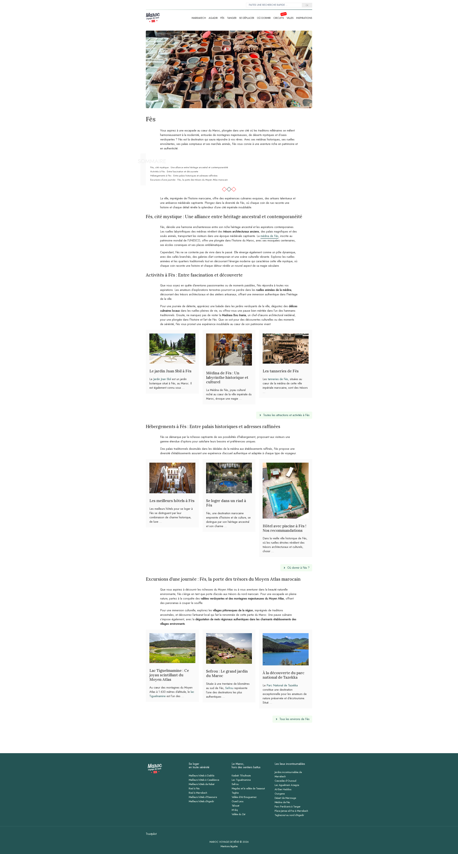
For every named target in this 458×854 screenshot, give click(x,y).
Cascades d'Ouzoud (285, 781)
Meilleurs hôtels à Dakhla (201, 775)
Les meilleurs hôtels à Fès (171, 500)
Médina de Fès (282, 802)
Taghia (235, 793)
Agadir (213, 18)
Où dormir (264, 18)
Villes (290, 18)
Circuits (278, 18)
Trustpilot (151, 834)
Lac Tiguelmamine (241, 780)
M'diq (235, 810)
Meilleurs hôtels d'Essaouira (203, 797)
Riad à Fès (194, 788)
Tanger (232, 18)
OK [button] (307, 5)
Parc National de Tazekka (282, 685)
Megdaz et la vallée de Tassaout (248, 788)
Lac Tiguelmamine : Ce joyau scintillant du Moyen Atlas (169, 675)
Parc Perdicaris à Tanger (288, 806)
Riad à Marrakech (198, 793)
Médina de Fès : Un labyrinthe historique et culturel (227, 377)
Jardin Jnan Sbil (162, 379)
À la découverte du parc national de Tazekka (283, 675)
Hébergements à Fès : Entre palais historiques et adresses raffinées (183, 175)
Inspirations (304, 18)
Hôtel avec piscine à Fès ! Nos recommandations (284, 528)
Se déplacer (246, 18)
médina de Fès (269, 236)
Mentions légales (229, 846)
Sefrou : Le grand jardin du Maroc (227, 673)
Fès (222, 18)
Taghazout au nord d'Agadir (289, 815)
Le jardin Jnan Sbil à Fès (170, 371)
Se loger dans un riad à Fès (226, 503)
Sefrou (229, 688)
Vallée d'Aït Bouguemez (244, 797)
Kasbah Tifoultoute (241, 775)
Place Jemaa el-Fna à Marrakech (291, 811)
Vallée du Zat (238, 814)
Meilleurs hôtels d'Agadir (201, 801)
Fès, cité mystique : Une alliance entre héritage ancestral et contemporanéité (189, 167)
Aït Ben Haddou (283, 789)
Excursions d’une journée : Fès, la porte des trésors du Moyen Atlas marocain (189, 179)
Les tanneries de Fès (281, 371)
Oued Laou (237, 801)
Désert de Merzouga (285, 798)
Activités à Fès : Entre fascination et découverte (174, 171)
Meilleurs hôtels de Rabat (201, 784)
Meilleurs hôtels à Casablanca (204, 780)
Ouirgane (280, 793)
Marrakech (199, 18)
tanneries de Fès (278, 379)
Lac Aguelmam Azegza (287, 785)
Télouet (235, 805)
